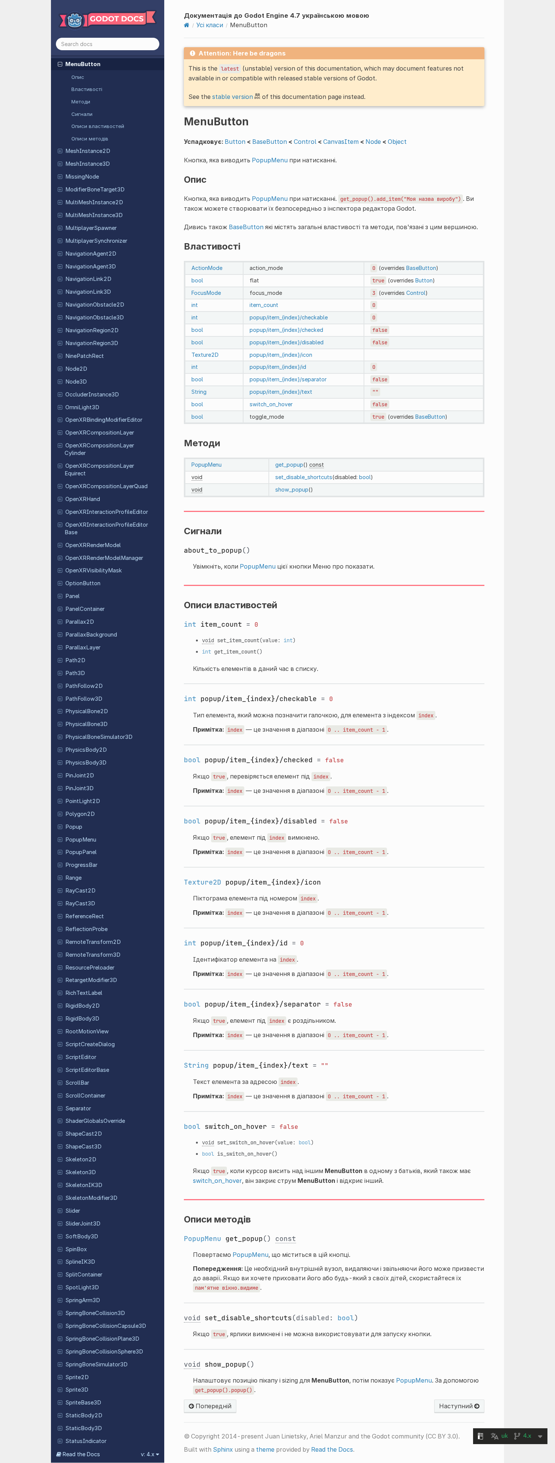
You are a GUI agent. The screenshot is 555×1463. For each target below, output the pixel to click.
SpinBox (76, 1249)
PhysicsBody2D (86, 749)
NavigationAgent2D (90, 253)
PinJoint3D (79, 788)
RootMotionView (87, 1031)
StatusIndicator (85, 1441)
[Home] (187, 25)
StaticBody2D (83, 1415)
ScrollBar (77, 1082)
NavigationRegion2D (92, 330)
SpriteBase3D (83, 1402)
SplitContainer (83, 1274)
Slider (72, 1210)
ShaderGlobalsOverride (95, 1121)
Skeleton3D (80, 1172)
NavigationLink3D (88, 291)
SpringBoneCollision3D (95, 1313)
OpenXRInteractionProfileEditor (106, 512)
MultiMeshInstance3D (94, 215)
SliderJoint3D (82, 1223)
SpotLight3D (82, 1287)
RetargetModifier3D (91, 980)
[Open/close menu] (60, 63)
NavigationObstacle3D (94, 317)
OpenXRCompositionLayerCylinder (99, 449)
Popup (73, 826)
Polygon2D (80, 814)
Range (73, 877)
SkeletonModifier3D (91, 1198)
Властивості (86, 89)
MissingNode (82, 176)
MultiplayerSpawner (91, 228)
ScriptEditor (80, 1057)
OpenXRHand (82, 499)
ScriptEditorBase (87, 1070)
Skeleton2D (80, 1159)
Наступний (456, 1406)
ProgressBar (81, 865)
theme (265, 1449)
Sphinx (223, 1449)
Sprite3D (76, 1389)
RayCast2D (80, 890)
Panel (72, 596)
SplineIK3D (80, 1261)
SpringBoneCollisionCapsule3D (105, 1326)
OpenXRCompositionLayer (99, 432)
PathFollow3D (83, 698)
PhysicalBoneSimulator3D (99, 737)
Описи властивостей (97, 126)
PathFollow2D (84, 686)
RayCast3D (80, 903)
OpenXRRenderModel (93, 545)
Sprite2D (77, 1377)
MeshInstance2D (87, 151)
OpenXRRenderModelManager (104, 558)
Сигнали (81, 114)
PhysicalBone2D (86, 711)
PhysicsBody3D (85, 762)
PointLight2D (82, 801)
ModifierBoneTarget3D (95, 189)
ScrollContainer (85, 1095)
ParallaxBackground (91, 634)
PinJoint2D (79, 775)
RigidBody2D (82, 1005)
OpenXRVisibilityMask (93, 570)
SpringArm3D (82, 1300)
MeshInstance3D (87, 163)
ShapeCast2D (83, 1133)
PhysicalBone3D (86, 724)
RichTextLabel (83, 993)
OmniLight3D (82, 407)
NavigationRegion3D (91, 343)
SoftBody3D (81, 1236)
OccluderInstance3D (92, 394)
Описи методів (89, 139)
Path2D (75, 660)
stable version (232, 96)
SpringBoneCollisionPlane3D (102, 1338)
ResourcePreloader (89, 967)
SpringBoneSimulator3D (96, 1364)
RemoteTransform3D (92, 954)
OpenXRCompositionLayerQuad (106, 486)
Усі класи (209, 25)
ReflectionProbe (86, 929)
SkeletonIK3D (83, 1185)
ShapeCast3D (83, 1146)
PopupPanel (81, 852)
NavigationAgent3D (90, 266)
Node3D (76, 381)
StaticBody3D (83, 1428)
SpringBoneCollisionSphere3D (104, 1351)
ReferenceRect (84, 916)
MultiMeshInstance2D (94, 202)
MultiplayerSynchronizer (96, 240)
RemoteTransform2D (93, 942)
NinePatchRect (84, 356)
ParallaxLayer (82, 647)
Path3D (75, 673)
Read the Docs (332, 1449)
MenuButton (82, 64)
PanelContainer (85, 609)
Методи (80, 102)
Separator (78, 1108)
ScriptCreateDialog (90, 1044)
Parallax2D (79, 621)
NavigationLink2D (88, 279)
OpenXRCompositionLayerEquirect (99, 469)
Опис (77, 77)
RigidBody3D (82, 1018)
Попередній (212, 1406)
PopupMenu (80, 839)
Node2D (76, 368)
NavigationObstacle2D (94, 304)
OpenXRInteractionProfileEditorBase (106, 528)
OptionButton (82, 583)
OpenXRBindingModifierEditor (103, 419)
